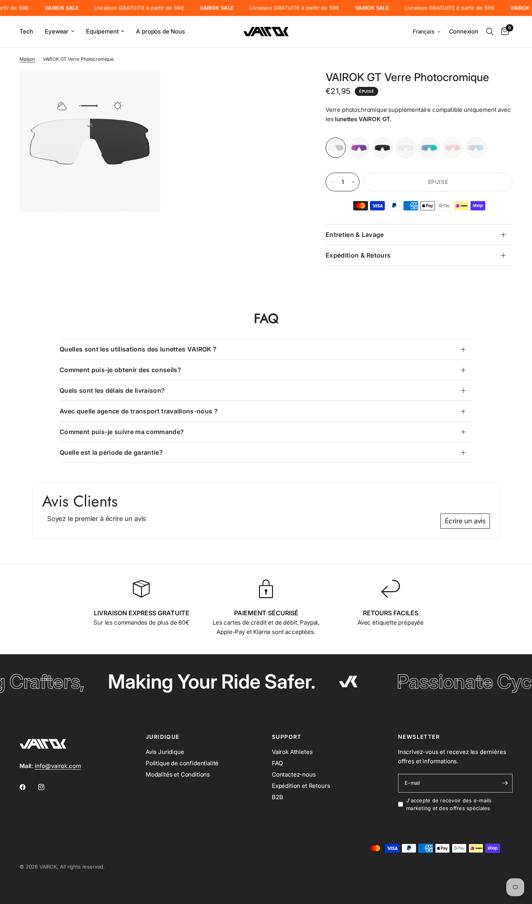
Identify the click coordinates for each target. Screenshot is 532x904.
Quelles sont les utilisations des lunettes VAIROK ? (138, 349)
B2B (277, 797)
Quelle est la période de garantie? (111, 452)
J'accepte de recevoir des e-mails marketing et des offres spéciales (449, 804)
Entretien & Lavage (355, 234)
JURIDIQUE (163, 737)
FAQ (277, 763)
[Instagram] (46, 787)
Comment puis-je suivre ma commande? (122, 432)
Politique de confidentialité (182, 763)
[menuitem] (29, 31)
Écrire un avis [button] (465, 521)
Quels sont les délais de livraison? (112, 390)
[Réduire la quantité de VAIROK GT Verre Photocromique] (332, 182)
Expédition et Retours (301, 785)
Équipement (102, 31)
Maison (27, 59)
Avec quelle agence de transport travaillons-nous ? (139, 411)
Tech (26, 31)
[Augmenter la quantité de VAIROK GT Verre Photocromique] (353, 182)
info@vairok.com (58, 766)
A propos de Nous (160, 31)
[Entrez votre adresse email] (505, 783)
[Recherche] (489, 31)
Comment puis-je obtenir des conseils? (120, 370)
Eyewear (57, 31)
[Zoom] (144, 86)
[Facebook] (28, 787)
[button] (427, 31)
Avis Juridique (165, 752)
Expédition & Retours (358, 255)
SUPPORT (286, 737)
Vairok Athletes (292, 752)
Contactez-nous (294, 774)
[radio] (336, 148)
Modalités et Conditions (178, 774)
